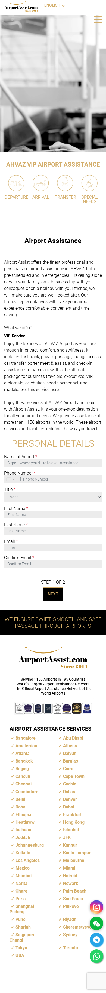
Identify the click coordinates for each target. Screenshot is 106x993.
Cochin (69, 784)
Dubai (68, 807)
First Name (16, 508)
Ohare (21, 891)
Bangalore (25, 738)
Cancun (22, 776)
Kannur (70, 845)
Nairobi (70, 875)
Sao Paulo (73, 898)
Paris (20, 898)
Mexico (22, 868)
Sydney (70, 934)
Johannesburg (29, 845)
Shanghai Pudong (22, 909)
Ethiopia (23, 814)
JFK (67, 837)
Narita (21, 883)
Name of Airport (20, 457)
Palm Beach (74, 891)
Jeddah (22, 837)
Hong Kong (74, 822)
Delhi (20, 799)
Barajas (70, 761)
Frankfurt (72, 814)
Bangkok (24, 761)
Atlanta (22, 753)
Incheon (23, 829)
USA (19, 955)
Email (11, 541)
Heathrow (25, 822)
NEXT (53, 594)
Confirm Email (19, 558)
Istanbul (71, 829)
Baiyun (69, 753)
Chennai (23, 784)
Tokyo (21, 947)
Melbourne (73, 860)
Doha (20, 807)
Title (9, 489)
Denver (70, 799)
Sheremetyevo (77, 927)
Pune (20, 919)
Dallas (69, 791)
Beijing (22, 768)
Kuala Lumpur (77, 852)
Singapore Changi (23, 937)
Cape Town (74, 776)
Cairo (68, 768)
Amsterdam (27, 745)
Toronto (70, 947)
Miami (69, 868)
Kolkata (22, 852)
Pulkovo (71, 906)
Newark (70, 883)
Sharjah (23, 927)
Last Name (16, 525)
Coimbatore (26, 791)
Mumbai (23, 875)
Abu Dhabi (73, 738)
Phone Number (20, 473)
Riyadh (69, 919)
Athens (70, 745)
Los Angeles (27, 860)
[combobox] (13, 479)
